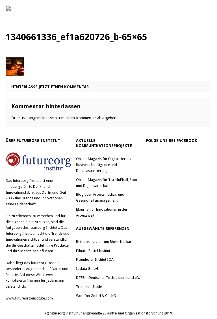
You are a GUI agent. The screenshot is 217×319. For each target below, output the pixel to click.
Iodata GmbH (87, 268)
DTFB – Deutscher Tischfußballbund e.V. (108, 277)
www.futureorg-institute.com (29, 298)
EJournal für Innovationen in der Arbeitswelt (101, 212)
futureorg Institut (27, 180)
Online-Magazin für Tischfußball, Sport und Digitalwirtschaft (107, 183)
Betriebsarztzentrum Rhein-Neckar (103, 242)
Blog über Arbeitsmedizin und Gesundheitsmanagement (100, 197)
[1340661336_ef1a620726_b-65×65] (15, 71)
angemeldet (39, 118)
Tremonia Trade (89, 286)
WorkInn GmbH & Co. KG (96, 296)
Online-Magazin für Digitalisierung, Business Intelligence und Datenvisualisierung (104, 165)
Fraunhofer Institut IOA (95, 259)
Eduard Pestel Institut (93, 251)
